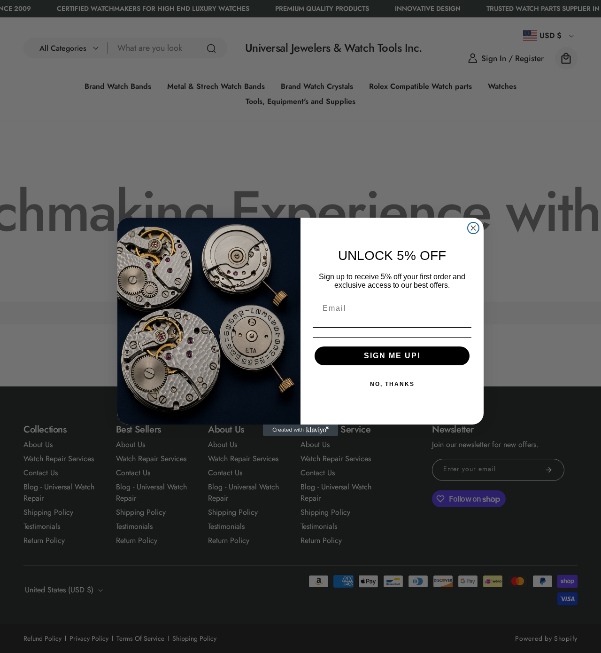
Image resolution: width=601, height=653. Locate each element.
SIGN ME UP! (392, 356)
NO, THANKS (392, 384)
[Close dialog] (473, 228)
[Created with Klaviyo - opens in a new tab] (300, 430)
